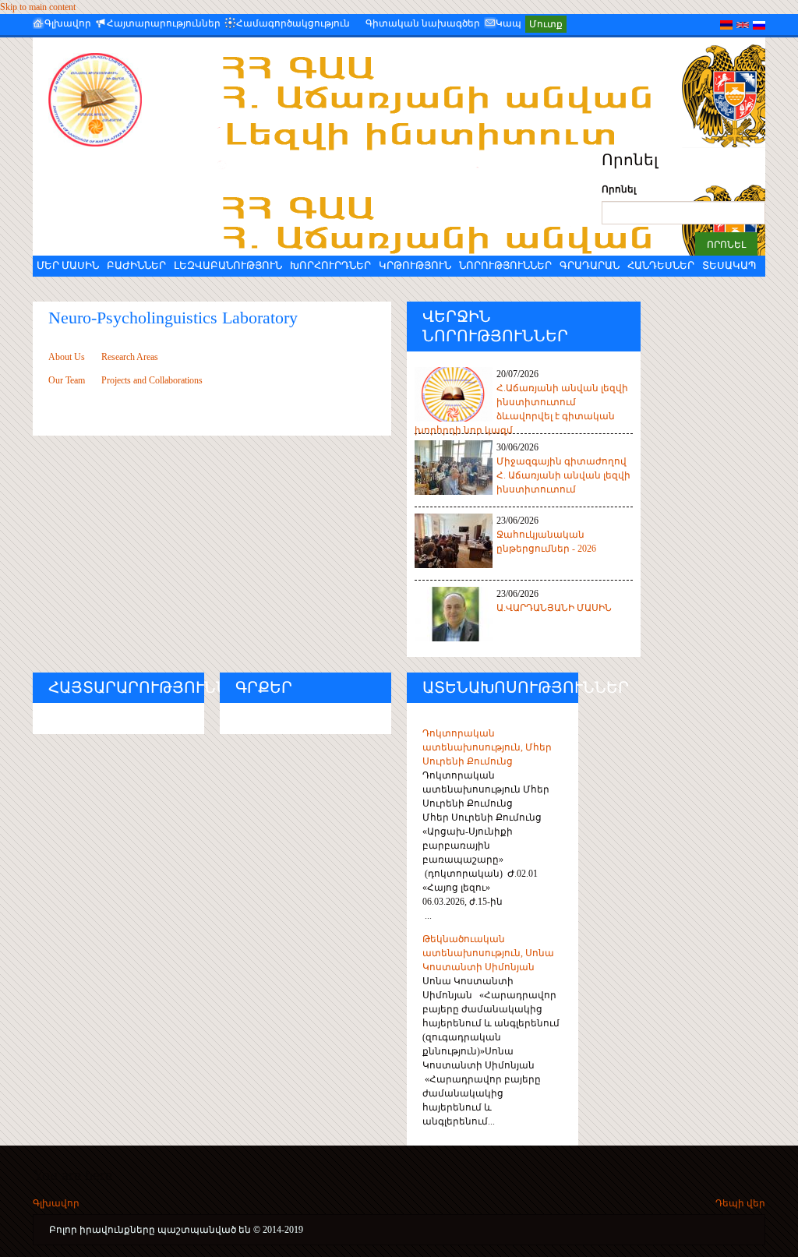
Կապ (508, 23)
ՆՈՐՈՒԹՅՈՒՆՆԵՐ (505, 265)
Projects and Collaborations (151, 380)
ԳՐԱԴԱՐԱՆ (590, 265)
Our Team (66, 380)
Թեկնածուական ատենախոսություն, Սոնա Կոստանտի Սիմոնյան (488, 953)
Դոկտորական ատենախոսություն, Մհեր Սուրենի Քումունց (487, 747)
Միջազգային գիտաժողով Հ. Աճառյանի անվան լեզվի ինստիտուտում (563, 475)
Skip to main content (38, 7)
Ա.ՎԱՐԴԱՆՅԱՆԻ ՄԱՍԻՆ (554, 607)
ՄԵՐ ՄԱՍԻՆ (68, 265)
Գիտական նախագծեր (422, 23)
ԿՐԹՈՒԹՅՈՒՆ (415, 265)
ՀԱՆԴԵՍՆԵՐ (660, 265)
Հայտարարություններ (164, 23)
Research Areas (128, 356)
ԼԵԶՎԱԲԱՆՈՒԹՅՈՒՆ (228, 265)
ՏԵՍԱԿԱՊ (729, 265)
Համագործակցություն (293, 23)
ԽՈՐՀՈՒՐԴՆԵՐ (330, 265)
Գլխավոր (67, 23)
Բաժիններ (136, 265)
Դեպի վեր (740, 1203)
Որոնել (619, 189)
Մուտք (546, 24)
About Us (66, 356)
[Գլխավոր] (106, 100)
